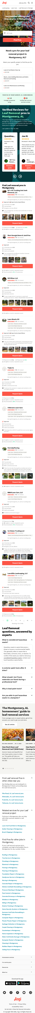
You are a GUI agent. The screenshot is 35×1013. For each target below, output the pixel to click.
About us (4, 972)
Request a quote (9, 167)
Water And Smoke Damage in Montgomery (16, 937)
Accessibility (17, 1006)
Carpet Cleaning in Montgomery (12, 927)
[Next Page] (32, 620)
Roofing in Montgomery (9, 855)
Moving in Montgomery (9, 880)
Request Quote (17, 223)
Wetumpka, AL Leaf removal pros (13, 797)
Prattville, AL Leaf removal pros (12, 800)
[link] (6, 161)
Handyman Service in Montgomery (13, 877)
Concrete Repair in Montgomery (12, 884)
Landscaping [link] (5, 8)
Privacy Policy (22, 1004)
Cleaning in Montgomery (10, 943)
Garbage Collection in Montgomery (13, 924)
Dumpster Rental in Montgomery (12, 940)
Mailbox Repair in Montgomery (12, 946)
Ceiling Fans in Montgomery (11, 950)
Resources (5, 967)
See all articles (10, 724)
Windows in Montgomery (10, 899)
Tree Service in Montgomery (11, 858)
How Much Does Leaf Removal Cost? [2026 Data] (12, 748)
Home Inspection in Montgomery (12, 934)
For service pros (6, 962)
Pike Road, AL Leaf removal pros (13, 793)
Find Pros (17, 40)
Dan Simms (29, 743)
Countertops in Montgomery (11, 930)
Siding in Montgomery (9, 903)
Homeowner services (8, 957)
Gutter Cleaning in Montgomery (12, 829)
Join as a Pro (22, 3)
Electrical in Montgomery (10, 864)
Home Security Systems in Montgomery (15, 909)
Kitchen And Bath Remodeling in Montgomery (17, 887)
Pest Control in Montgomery (11, 893)
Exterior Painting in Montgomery (12, 906)
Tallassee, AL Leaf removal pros (12, 803)
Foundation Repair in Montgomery (13, 874)
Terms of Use (12, 1004)
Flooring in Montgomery (10, 871)
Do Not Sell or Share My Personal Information (17, 1009)
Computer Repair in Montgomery (12, 918)
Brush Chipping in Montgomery (12, 832)
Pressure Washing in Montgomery (13, 890)
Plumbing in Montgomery (10, 861)
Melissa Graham (7, 743)
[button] (5, 217)
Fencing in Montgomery (9, 868)
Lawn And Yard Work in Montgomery (14, 826)
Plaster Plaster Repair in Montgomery (14, 921)
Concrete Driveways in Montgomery (13, 896)
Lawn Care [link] (14, 8)
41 (27, 620)
